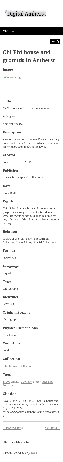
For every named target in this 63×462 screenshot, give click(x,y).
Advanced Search (52, 41)
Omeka (32, 452)
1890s (6, 381)
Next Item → (52, 427)
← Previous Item (13, 427)
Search (57, 41)
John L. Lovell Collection (17, 366)
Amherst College (21, 381)
